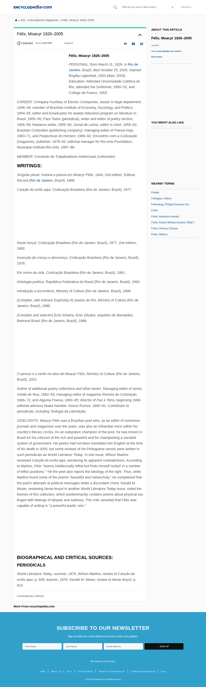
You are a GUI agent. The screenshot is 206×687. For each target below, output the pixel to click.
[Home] (33, 7)
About (166, 51)
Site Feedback (85, 671)
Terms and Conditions (143, 671)
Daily (163, 671)
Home (42, 671)
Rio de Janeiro (41, 180)
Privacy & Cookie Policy (112, 671)
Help (69, 671)
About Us (56, 671)
